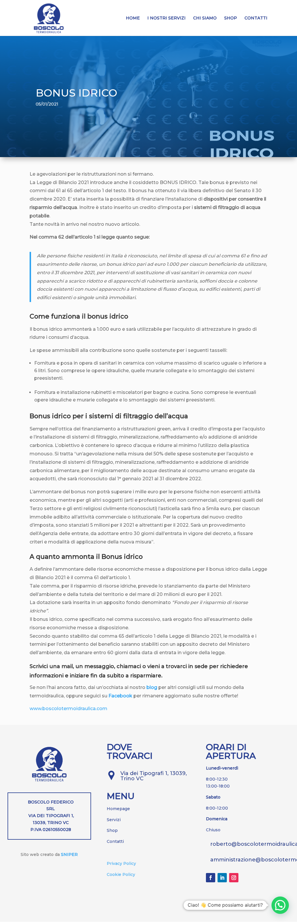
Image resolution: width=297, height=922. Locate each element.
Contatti (256, 18)
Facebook (120, 696)
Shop (230, 18)
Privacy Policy (121, 863)
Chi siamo (205, 18)
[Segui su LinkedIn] (222, 877)
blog (151, 687)
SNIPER (69, 854)
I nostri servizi (166, 18)
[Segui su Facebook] (210, 877)
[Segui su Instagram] (233, 877)
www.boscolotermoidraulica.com (68, 708)
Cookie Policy (121, 874)
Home (133, 18)
